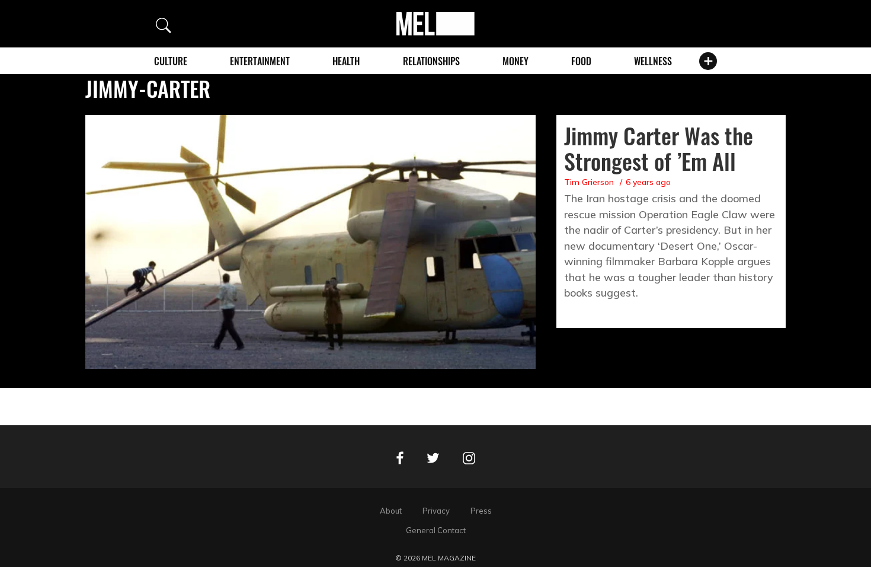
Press (481, 510)
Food (581, 61)
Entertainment (260, 61)
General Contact (436, 530)
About (391, 510)
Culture (170, 61)
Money (515, 61)
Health (346, 61)
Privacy (436, 510)
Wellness (653, 61)
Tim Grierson (589, 182)
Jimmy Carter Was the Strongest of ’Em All (658, 148)
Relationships (431, 61)
